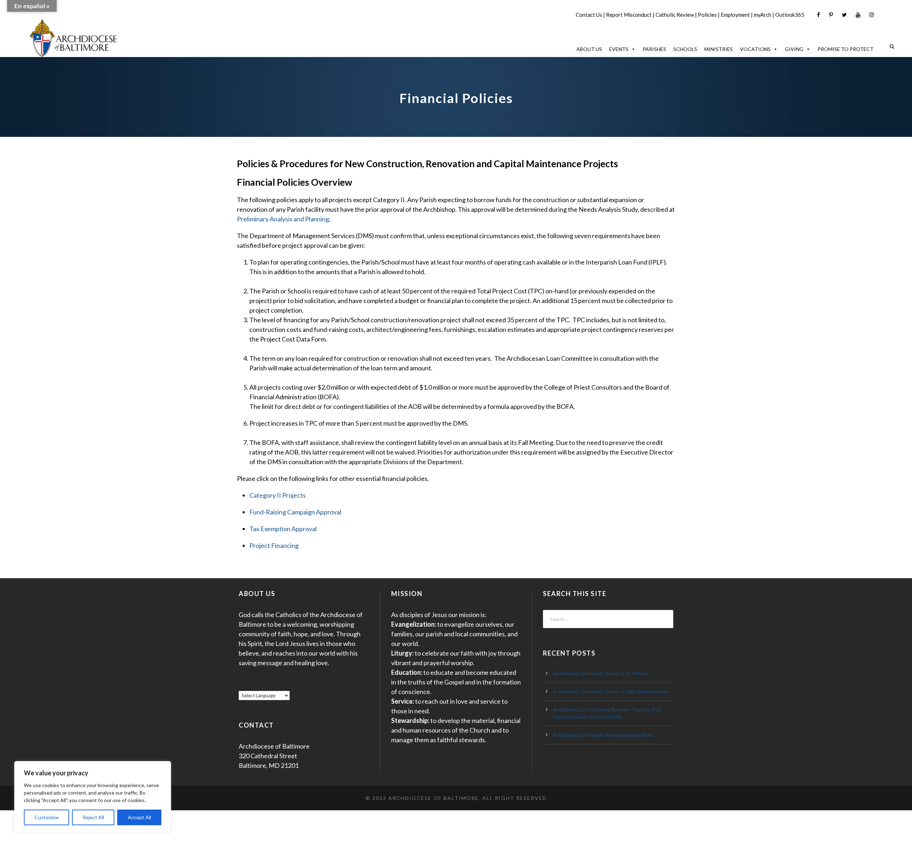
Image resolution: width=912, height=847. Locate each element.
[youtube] (858, 15)
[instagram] (871, 15)
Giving (794, 49)
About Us (589, 49)
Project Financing (274, 545)
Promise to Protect (846, 49)
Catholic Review (675, 14)
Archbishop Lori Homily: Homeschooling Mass (603, 735)
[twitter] (844, 15)
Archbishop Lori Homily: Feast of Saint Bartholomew (610, 691)
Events (618, 49)
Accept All (139, 817)
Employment (735, 14)
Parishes (654, 49)
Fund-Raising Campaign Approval (295, 512)
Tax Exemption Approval (283, 529)
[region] (92, 797)
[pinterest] (831, 15)
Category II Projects (277, 495)
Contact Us (589, 14)
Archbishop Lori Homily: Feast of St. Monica (601, 673)
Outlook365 (789, 14)
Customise (47, 817)
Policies (707, 14)
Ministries (718, 49)
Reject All (93, 817)
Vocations (755, 49)
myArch (762, 14)
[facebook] (818, 15)
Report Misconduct (629, 14)
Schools (685, 49)
